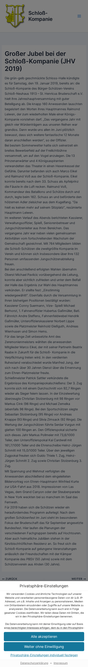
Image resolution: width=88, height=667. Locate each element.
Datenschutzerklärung (34, 663)
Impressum (61, 663)
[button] (44, 646)
